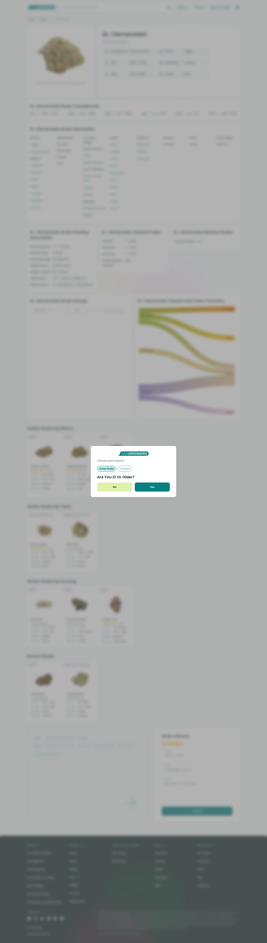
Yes (152, 487)
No (115, 487)
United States (106, 468)
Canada (125, 468)
